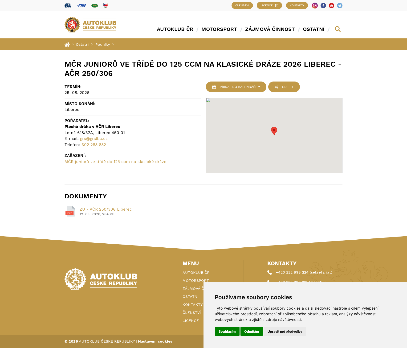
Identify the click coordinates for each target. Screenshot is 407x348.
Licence (266, 5)
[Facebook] (323, 5)
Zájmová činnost (270, 29)
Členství (242, 5)
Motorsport (219, 29)
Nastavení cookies (155, 341)
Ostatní (314, 29)
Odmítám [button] (251, 331)
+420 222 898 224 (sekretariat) (304, 272)
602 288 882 (93, 144)
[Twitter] (339, 5)
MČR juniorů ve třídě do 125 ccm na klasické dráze (115, 161)
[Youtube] (331, 5)
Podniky (102, 44)
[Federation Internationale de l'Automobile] (68, 5)
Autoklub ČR (175, 29)
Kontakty (297, 5)
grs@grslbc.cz (94, 138)
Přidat (238, 87)
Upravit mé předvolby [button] (285, 331)
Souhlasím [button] (227, 331)
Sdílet (287, 87)
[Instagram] (315, 5)
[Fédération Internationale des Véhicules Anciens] (94, 5)
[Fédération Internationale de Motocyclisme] (81, 5)
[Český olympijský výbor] (105, 5)
